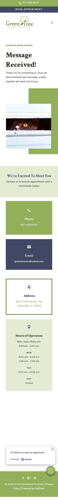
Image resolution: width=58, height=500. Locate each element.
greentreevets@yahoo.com (29, 261)
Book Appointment (29, 9)
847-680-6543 (29, 225)
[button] (50, 470)
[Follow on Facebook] (23, 478)
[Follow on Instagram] (35, 478)
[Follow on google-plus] (29, 478)
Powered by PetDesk (33, 488)
